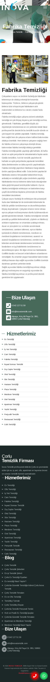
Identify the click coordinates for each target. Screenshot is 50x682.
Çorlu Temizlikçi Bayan (14, 605)
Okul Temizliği (9, 374)
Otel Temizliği (9, 399)
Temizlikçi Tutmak (12, 601)
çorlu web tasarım (25, 673)
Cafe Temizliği (10, 424)
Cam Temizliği (10, 354)
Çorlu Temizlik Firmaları (14, 593)
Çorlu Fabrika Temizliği (15, 5)
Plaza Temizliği (10, 389)
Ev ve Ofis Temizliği (12, 597)
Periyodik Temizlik (11, 414)
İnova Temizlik (17, 32)
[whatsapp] (44, 676)
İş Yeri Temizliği (10, 349)
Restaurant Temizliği (12, 419)
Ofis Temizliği (9, 344)
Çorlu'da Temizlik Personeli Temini (18, 609)
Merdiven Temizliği (11, 394)
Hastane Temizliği (11, 384)
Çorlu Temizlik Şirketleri (14, 569)
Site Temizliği (9, 379)
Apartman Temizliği (11, 404)
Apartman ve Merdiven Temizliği (18, 621)
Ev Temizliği (9, 339)
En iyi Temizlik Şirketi (13, 573)
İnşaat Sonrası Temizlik (13, 364)
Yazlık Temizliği (10, 409)
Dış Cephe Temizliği (12, 369)
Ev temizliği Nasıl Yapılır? (15, 581)
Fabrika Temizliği (11, 359)
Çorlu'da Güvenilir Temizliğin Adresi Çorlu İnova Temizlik (24, 587)
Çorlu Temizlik (10, 565)
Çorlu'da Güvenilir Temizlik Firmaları (19, 617)
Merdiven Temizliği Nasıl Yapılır (17, 625)
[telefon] (35, 676)
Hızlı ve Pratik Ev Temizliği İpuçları (19, 613)
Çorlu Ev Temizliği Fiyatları (15, 577)
